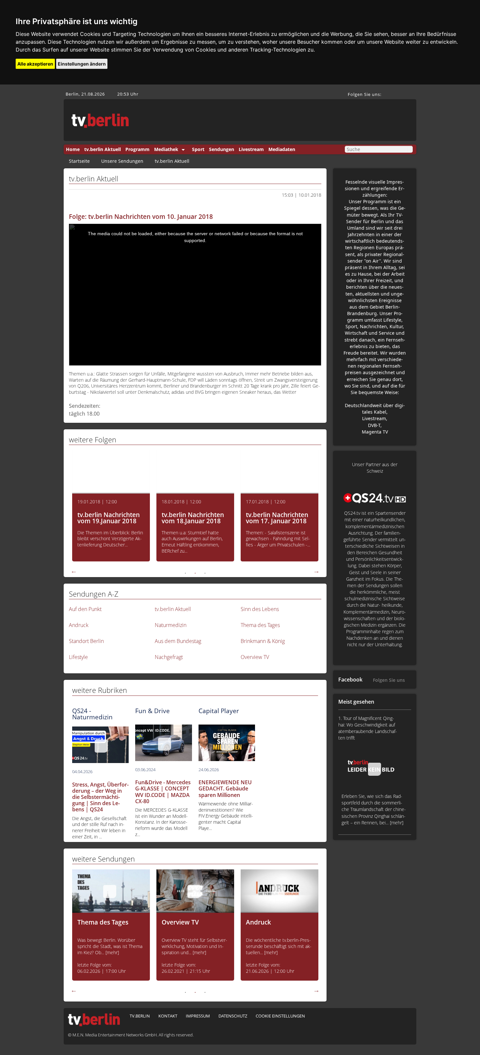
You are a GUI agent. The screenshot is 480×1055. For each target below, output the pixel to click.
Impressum (198, 1016)
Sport (198, 149)
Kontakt (167, 1016)
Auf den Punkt (85, 609)
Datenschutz (232, 1016)
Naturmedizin (170, 625)
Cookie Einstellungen (280, 1016)
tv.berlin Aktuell (102, 149)
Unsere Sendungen (122, 161)
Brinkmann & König (263, 641)
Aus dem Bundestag (178, 641)
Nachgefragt (169, 657)
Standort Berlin (86, 641)
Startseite (79, 161)
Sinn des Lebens (260, 609)
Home (73, 149)
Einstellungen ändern (82, 64)
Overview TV (255, 657)
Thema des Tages (260, 625)
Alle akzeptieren (35, 64)
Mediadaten (281, 149)
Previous (74, 571)
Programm (137, 149)
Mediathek (166, 149)
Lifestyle (78, 657)
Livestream (251, 149)
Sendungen (221, 149)
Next (316, 571)
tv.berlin (140, 1016)
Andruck (78, 625)
